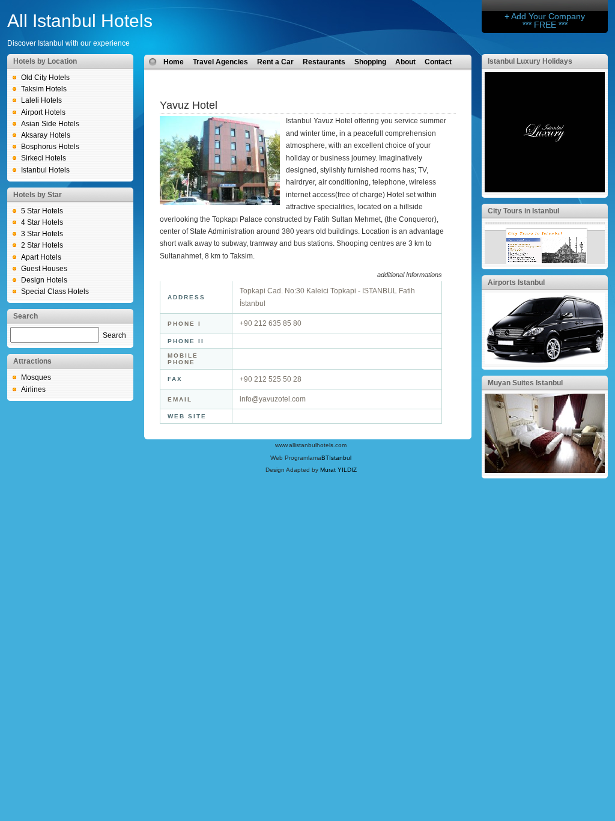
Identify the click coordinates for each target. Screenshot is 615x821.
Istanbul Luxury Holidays (530, 61)
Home (173, 62)
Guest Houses (44, 268)
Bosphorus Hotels (50, 146)
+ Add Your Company (544, 16)
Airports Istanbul (516, 282)
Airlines (33, 389)
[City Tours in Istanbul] (545, 261)
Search (114, 335)
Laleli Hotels (41, 100)
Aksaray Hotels (45, 135)
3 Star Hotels (42, 234)
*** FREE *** (545, 24)
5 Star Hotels (42, 211)
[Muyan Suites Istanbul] (545, 470)
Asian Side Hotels (50, 124)
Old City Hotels (45, 77)
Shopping (370, 62)
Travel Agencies (220, 62)
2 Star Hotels (42, 245)
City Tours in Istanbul (523, 211)
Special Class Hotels (55, 291)
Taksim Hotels (44, 89)
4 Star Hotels (42, 222)
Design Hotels (44, 280)
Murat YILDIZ (338, 469)
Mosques (36, 377)
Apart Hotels (41, 257)
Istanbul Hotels (45, 170)
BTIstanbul (336, 457)
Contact (438, 62)
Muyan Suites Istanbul (525, 383)
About (405, 62)
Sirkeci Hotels (43, 158)
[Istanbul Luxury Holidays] (545, 190)
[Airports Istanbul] (545, 362)
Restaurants (324, 62)
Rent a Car (275, 62)
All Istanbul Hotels (80, 21)
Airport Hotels (43, 112)
